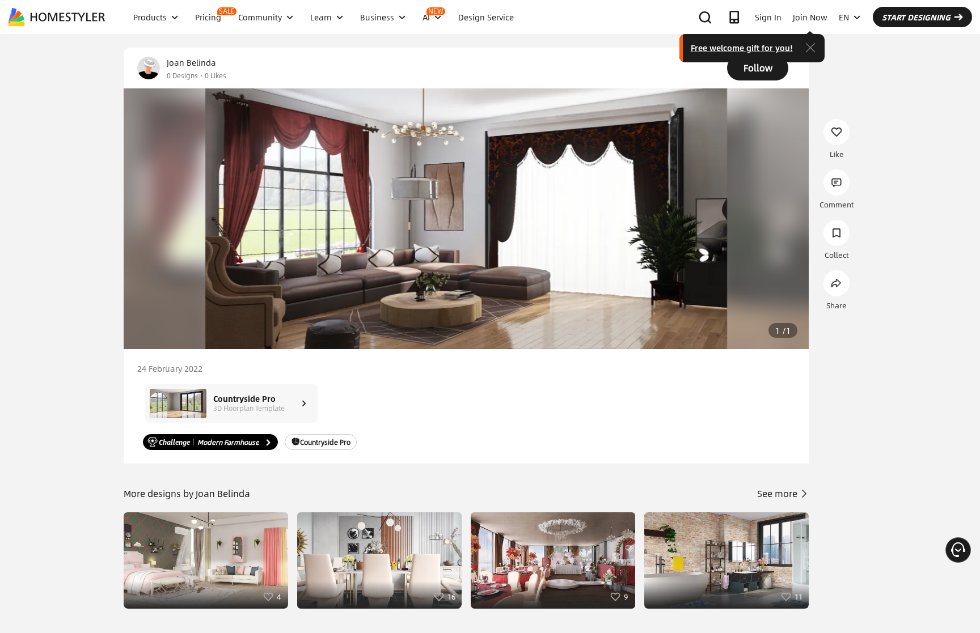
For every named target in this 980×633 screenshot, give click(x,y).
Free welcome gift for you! (742, 47)
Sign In (768, 17)
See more (778, 493)
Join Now (810, 17)
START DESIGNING (916, 17)
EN (844, 17)
